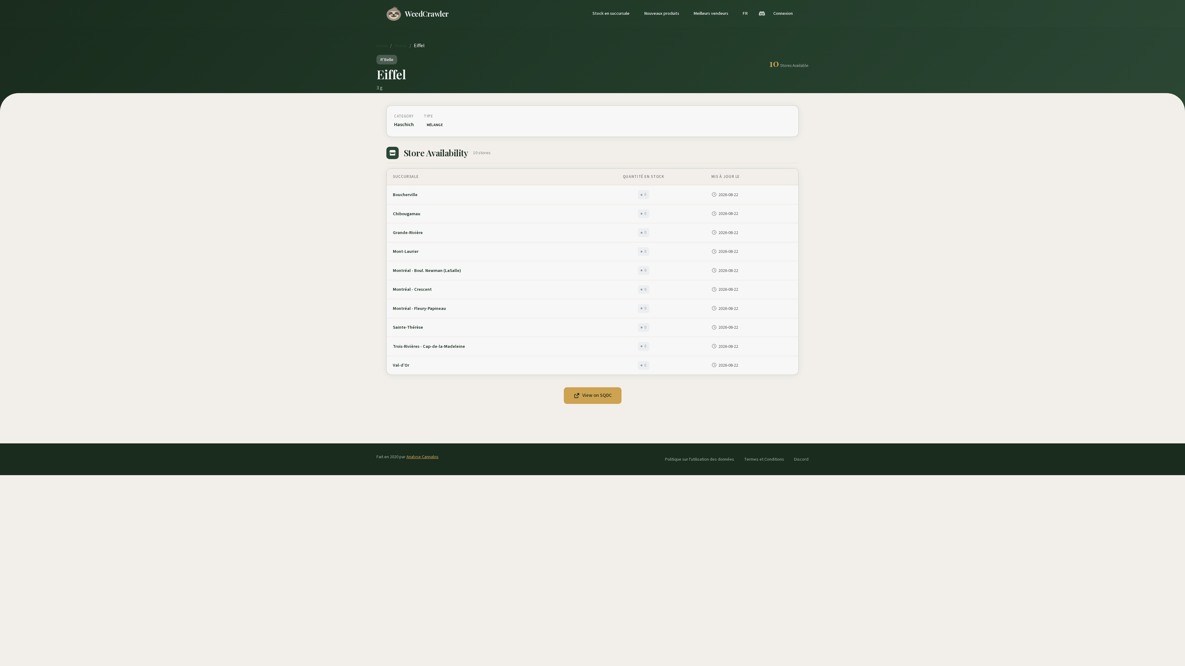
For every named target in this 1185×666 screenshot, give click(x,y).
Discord (801, 459)
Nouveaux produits (661, 13)
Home (382, 46)
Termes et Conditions (764, 459)
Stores (400, 46)
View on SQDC (597, 395)
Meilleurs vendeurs (710, 13)
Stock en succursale (611, 13)
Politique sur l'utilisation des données (699, 459)
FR (745, 13)
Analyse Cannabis (422, 457)
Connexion (783, 13)
